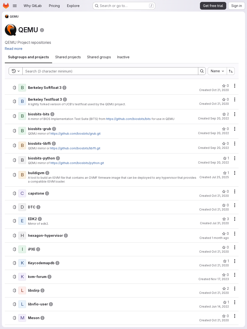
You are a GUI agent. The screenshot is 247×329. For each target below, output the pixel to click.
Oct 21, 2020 (220, 90)
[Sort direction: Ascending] (231, 71)
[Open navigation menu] (15, 6)
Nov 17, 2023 (220, 279)
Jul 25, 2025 (220, 177)
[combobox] (217, 71)
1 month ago (220, 238)
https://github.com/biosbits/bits (128, 119)
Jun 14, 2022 (220, 306)
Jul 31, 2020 (220, 223)
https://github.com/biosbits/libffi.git (75, 148)
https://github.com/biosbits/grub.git (75, 133)
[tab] (28, 57)
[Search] (202, 71)
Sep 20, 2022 (219, 118)
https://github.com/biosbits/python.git (77, 163)
